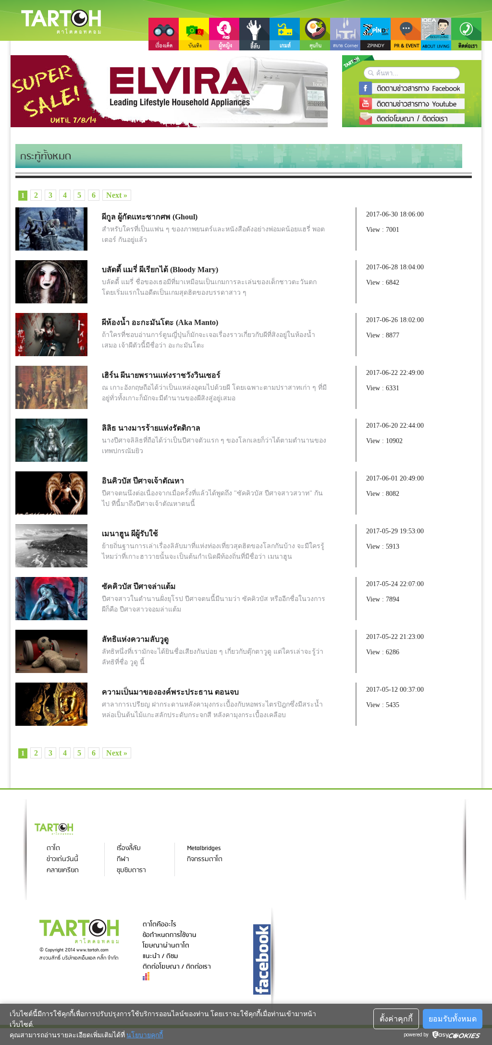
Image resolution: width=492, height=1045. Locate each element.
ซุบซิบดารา (131, 870)
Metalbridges (204, 848)
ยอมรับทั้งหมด (453, 1018)
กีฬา (123, 859)
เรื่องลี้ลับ (129, 848)
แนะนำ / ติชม (160, 956)
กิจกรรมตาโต (204, 859)
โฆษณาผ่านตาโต (166, 945)
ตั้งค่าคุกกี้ (396, 1018)
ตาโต (53, 848)
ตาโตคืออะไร (159, 924)
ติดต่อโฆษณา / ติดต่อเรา (177, 966)
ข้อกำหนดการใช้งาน (170, 935)
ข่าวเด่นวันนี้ (62, 859)
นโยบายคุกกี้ (144, 1035)
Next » (116, 195)
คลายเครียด (63, 870)
